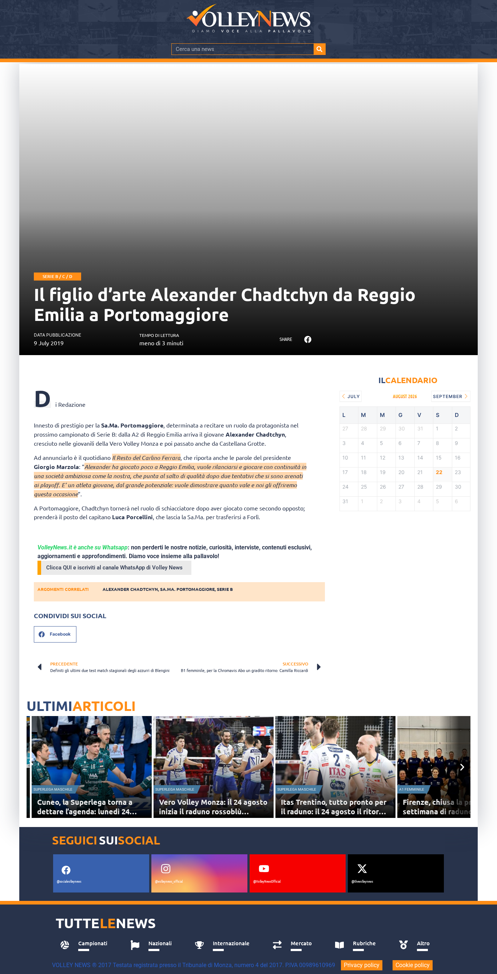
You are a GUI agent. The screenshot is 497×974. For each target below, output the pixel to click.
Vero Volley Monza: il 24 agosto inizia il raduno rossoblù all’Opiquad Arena (213, 811)
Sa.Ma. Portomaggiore (187, 589)
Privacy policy (361, 965)
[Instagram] (165, 868)
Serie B (225, 589)
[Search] (319, 49)
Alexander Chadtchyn (130, 589)
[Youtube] (263, 868)
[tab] (87, 945)
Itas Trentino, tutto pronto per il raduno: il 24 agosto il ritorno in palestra (334, 811)
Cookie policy (412, 965)
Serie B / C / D (57, 276)
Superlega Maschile (52, 789)
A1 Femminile (411, 789)
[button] (307, 339)
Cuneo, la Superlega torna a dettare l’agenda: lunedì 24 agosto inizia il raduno (84, 811)
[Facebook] (66, 870)
